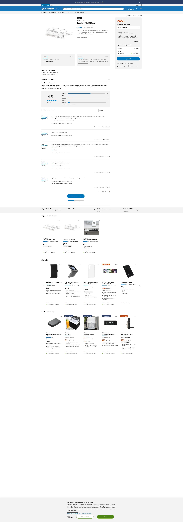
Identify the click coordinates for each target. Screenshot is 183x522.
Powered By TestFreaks (103, 191)
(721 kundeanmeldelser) (88, 338)
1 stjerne (64, 102)
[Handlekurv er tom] (140, 8)
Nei (108, 126)
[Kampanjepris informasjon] (110, 288)
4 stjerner (64, 95)
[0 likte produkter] (137, 8)
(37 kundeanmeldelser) (54, 241)
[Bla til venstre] (43, 286)
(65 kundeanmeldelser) (106, 337)
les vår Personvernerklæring (85, 513)
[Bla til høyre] (140, 286)
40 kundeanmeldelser (88, 27)
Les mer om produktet (82, 37)
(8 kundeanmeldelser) (76, 285)
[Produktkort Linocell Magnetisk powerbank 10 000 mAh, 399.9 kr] (54, 323)
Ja (104, 126)
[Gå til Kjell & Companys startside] (48, 9)
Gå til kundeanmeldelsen (48, 61)
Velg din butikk (121, 53)
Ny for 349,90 (137, 41)
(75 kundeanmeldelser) (94, 241)
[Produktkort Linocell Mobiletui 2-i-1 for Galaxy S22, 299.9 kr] (54, 271)
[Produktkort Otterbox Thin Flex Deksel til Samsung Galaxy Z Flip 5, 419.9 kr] (72, 271)
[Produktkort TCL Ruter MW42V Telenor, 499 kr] (128, 271)
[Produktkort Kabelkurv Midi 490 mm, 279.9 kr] (71, 228)
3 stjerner (64, 98)
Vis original (69, 183)
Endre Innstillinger (70, 516)
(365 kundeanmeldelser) (50, 338)
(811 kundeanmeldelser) (69, 337)
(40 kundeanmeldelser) (74, 241)
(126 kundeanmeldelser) (125, 337)
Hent (129, 58)
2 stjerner (64, 100)
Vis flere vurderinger (75, 196)
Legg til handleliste (132, 15)
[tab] (45, 5)
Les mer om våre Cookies (72, 513)
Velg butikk (53, 252)
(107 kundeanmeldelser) (88, 287)
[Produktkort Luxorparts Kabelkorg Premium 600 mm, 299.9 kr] (91, 228)
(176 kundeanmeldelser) (50, 285)
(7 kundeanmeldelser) (113, 285)
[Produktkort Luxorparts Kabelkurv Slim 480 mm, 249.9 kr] (51, 228)
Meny (59, 8)
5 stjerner (64, 93)
